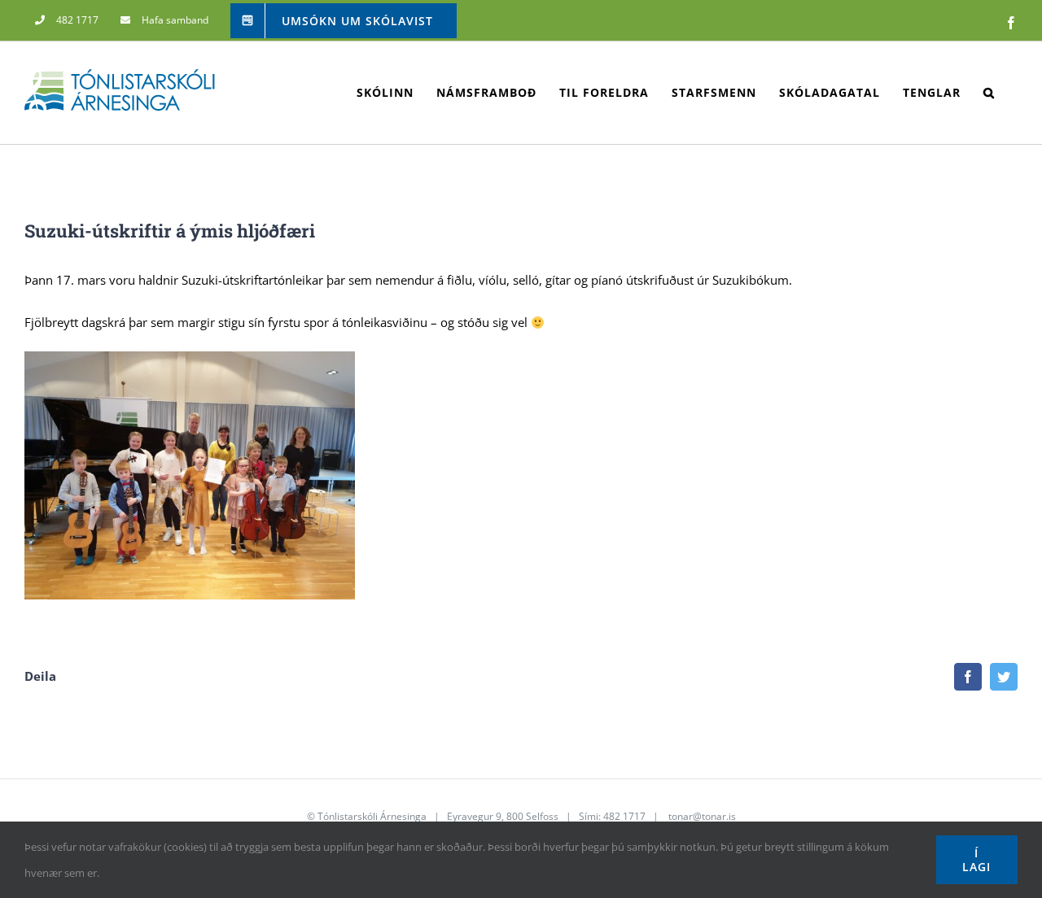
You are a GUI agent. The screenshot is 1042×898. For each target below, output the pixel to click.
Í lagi (976, 859)
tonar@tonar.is (702, 816)
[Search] (989, 92)
